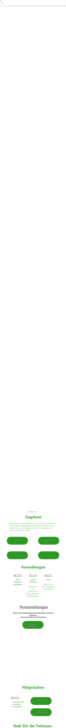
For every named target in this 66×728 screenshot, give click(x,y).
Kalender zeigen (33, 625)
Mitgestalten (48, 3)
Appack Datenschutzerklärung (26, 617)
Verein (57, 3)
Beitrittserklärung (41, 712)
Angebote (13, 3)
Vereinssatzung (41, 701)
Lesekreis (17, 555)
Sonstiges (48, 555)
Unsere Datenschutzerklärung (40, 617)
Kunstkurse (17, 541)
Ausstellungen (24, 3)
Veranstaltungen (36, 3)
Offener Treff (48, 541)
